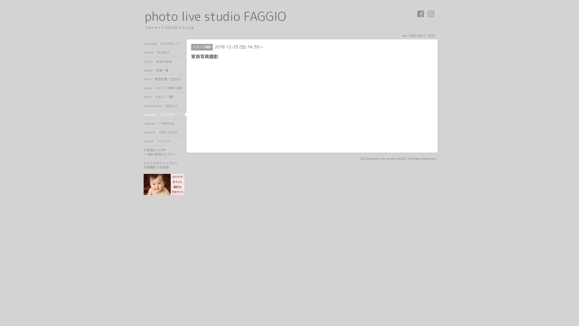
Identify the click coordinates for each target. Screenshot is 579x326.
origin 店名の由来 (158, 61)
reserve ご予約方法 (159, 123)
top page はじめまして (161, 43)
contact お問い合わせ (161, 132)
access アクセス (156, 141)
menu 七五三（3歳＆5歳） (164, 88)
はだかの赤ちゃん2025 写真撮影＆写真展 (164, 165)
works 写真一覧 (156, 70)
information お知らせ (161, 106)
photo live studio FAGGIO (215, 16)
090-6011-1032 (422, 36)
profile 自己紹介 (157, 52)
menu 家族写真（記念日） (163, 79)
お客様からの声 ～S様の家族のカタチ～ (164, 152)
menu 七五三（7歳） (160, 97)
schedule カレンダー (160, 115)
